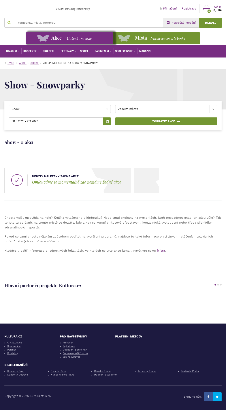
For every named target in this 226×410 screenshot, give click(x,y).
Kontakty (12, 353)
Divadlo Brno (58, 371)
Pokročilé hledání (184, 22)
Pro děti (49, 51)
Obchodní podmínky (75, 349)
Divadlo (12, 51)
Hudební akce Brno (105, 374)
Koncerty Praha (146, 371)
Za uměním (102, 51)
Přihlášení (170, 8)
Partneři (12, 349)
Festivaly (67, 51)
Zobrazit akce (163, 121)
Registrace (189, 8)
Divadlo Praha (102, 371)
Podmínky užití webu (75, 353)
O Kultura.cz (14, 342)
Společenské (124, 51)
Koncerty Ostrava (17, 374)
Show (34, 63)
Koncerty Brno (15, 371)
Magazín (145, 51)
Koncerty (30, 51)
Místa (161, 250)
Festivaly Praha (190, 371)
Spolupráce (14, 346)
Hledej (210, 22)
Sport (84, 51)
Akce (22, 63)
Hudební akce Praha (62, 374)
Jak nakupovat (71, 356)
